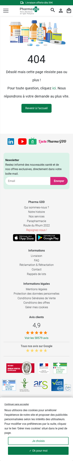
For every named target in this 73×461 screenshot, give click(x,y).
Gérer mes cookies (36, 307)
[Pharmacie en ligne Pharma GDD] (28, 10)
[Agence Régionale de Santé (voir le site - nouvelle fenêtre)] (41, 385)
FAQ (36, 260)
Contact (36, 269)
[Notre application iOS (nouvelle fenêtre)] (24, 237)
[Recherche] (53, 10)
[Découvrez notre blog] (52, 141)
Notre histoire (36, 212)
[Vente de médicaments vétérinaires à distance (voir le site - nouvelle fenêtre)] (9, 385)
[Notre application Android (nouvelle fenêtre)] (48, 237)
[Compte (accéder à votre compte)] (61, 10)
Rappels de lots (36, 274)
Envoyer (59, 181)
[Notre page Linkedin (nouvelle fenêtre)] (11, 141)
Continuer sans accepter (16, 404)
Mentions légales (36, 289)
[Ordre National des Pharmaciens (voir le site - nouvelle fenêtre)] (24, 385)
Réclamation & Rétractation (36, 265)
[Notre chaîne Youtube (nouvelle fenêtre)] (22, 141)
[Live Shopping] (32, 141)
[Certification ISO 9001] (20, 368)
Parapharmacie (36, 221)
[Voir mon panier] (69, 10)
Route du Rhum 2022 (36, 225)
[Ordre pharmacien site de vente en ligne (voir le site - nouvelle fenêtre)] (60, 368)
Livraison (36, 256)
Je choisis (38, 441)
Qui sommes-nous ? (36, 207)
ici (54, 88)
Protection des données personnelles (36, 293)
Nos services (36, 216)
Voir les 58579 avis (36, 338)
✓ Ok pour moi (38, 450)
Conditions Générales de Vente (37, 298)
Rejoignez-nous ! (36, 230)
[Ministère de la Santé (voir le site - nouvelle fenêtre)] (44, 368)
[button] (6, 10)
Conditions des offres (36, 302)
